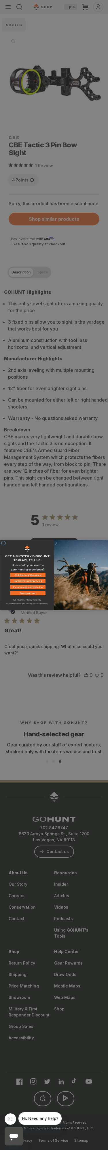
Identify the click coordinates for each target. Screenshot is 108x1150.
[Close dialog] (3, 543)
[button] (27, 576)
